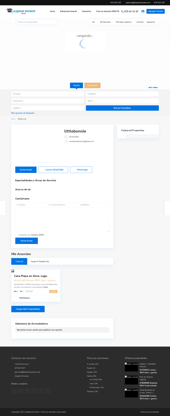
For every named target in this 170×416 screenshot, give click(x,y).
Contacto (86, 11)
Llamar (54, 169)
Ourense (90, 391)
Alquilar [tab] (76, 85)
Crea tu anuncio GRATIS (107, 11)
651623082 (74, 137)
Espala (89, 368)
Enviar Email (26, 169)
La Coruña (94, 379)
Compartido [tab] (92, 85)
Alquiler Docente (22, 376)
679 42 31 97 (131, 11)
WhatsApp (82, 169)
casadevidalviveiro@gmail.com (81, 141)
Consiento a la (31, 235)
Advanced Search (68, 11)
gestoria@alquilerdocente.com (27, 372)
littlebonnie (75, 131)
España (90, 372)
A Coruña (90, 364)
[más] (45, 287)
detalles (53, 291)
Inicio (52, 11)
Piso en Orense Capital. (146, 378)
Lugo (92, 383)
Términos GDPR (37, 235)
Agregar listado (155, 11)
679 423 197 (20, 368)
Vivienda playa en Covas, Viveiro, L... (147, 391)
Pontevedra (94, 387)
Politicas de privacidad (149, 412)
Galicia (89, 376)
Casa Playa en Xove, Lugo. (31, 276)
